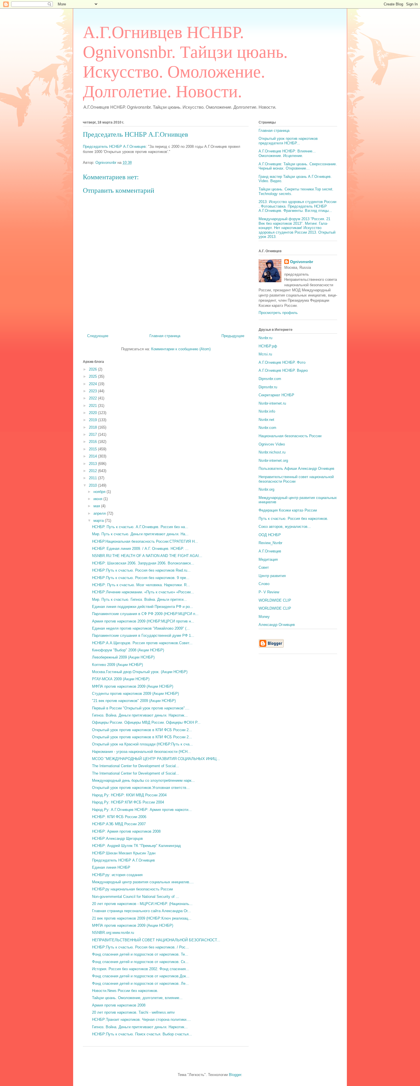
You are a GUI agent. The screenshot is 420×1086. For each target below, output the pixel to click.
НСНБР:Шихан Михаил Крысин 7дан (123, 853)
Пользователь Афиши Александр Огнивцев (296, 468)
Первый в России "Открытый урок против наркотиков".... (140, 708)
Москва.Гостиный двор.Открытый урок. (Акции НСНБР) (139, 672)
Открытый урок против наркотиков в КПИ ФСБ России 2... (142, 730)
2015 (93, 449)
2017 (93, 434)
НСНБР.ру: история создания (117, 875)
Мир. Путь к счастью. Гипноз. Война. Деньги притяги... (139, 599)
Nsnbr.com (267, 427)
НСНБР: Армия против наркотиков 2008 (126, 831)
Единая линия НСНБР (111, 867)
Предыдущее (232, 336)
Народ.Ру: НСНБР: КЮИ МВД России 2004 (129, 795)
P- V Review (269, 592)
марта (99, 520)
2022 (93, 398)
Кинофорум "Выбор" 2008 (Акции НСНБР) (128, 650)
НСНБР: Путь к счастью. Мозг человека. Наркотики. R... (141, 585)
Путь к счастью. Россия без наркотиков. (293, 518)
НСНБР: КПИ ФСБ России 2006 (119, 817)
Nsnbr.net (266, 419)
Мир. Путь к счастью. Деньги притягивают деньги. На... (140, 534)
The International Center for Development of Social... (135, 766)
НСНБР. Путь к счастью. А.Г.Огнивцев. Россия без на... (140, 527)
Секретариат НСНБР (276, 395)
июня (98, 499)
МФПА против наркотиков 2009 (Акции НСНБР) (132, 686)
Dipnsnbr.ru (268, 387)
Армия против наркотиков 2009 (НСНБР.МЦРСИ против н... (143, 621)
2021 (93, 405)
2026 (93, 369)
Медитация (268, 559)
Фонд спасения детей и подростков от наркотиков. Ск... (140, 962)
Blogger (235, 1075)
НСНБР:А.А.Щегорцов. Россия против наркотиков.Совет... (142, 643)
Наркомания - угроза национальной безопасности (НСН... (141, 751)
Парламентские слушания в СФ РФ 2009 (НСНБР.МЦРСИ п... (145, 614)
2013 (93, 464)
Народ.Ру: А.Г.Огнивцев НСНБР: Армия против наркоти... (142, 809)
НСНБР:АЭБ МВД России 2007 (119, 824)
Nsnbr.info (267, 411)
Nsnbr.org (266, 489)
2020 (93, 413)
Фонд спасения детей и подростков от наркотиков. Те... (140, 954)
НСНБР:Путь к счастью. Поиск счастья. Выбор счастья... (142, 1034)
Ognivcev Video (272, 444)
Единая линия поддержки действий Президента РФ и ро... (142, 606)
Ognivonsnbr (301, 262)
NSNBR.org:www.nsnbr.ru (113, 932)
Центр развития (272, 576)
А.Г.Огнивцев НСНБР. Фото (282, 362)
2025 (93, 376)
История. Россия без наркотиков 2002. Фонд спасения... (140, 969)
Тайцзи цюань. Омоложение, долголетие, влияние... (137, 998)
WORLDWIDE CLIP (275, 600)
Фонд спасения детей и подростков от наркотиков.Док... (140, 976)
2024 (93, 384)
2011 (93, 478)
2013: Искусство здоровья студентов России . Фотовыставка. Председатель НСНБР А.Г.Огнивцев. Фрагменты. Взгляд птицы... (297, 206)
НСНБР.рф (268, 346)
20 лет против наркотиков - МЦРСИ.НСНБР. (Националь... (142, 904)
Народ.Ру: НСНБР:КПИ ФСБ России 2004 (128, 802)
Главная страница (164, 336)
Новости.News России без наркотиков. (125, 990)
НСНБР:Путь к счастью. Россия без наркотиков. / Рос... (140, 947)
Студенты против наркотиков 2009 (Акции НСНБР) (135, 693)
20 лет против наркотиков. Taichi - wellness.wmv (133, 1012)
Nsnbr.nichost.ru (272, 452)
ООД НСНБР (270, 535)
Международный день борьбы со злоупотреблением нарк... (143, 780)
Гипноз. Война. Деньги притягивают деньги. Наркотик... (140, 715)
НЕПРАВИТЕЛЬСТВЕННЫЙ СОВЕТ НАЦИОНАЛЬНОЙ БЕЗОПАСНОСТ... (156, 940)
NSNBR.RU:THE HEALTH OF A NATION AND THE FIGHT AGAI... (147, 556)
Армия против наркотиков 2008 (118, 1005)
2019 (93, 420)
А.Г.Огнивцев (270, 551)
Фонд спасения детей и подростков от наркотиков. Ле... (140, 983)
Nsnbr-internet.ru (272, 403)
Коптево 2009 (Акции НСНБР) (117, 665)
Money (264, 616)
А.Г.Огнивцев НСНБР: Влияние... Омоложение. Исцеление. (287, 153)
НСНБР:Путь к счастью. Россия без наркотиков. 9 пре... (140, 578)
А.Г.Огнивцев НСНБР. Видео (283, 370)
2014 (93, 456)
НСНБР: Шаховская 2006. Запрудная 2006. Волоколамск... (143, 563)
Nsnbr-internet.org (273, 460)
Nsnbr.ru (265, 338)
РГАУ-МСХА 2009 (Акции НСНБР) (120, 679)
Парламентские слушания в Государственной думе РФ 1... (143, 635)
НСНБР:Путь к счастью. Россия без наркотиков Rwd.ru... (141, 570)
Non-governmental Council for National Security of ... (135, 896)
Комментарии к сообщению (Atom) (181, 349)
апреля (100, 513)
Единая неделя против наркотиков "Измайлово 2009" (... (141, 628)
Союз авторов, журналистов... (285, 526)
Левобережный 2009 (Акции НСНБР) (123, 657)
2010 (93, 485)
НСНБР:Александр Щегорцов (117, 838)
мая (97, 506)
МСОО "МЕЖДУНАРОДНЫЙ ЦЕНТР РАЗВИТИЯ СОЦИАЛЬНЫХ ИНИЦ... (156, 759)
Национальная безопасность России (290, 436)
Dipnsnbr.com (270, 379)
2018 (93, 427)
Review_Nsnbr (270, 543)
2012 (93, 471)
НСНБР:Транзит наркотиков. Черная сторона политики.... (141, 1019)
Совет (264, 567)
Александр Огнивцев (277, 624)
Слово (264, 584)
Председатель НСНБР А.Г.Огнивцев (135, 134)
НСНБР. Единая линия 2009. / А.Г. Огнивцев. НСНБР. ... (140, 548)
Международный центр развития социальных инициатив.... (143, 882)
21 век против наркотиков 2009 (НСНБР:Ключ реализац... (141, 918)
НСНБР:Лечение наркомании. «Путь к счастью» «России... (143, 592)
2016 (93, 441)
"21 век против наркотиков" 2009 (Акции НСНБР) (134, 701)
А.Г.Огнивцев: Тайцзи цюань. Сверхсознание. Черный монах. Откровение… (298, 166)
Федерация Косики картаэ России (288, 510)
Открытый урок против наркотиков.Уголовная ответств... (141, 787)
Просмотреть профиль (278, 313)
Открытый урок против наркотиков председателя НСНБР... (288, 140)
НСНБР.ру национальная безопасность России (132, 889)
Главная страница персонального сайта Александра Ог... (141, 911)
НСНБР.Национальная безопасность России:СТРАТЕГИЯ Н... (145, 541)
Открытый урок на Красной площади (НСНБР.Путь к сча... (142, 744)
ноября (100, 492)
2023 (93, 391)
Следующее (97, 336)
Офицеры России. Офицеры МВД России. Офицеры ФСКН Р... (146, 722)
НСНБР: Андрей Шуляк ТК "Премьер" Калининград (136, 846)
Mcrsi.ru (265, 354)
